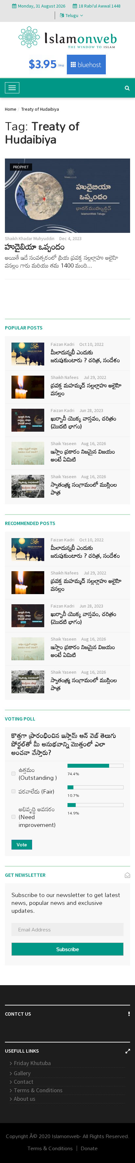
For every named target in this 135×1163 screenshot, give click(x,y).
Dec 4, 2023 (70, 238)
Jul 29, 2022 (95, 377)
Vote (22, 844)
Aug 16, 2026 (93, 443)
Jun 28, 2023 (91, 410)
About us (24, 1098)
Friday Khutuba (32, 1063)
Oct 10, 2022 (91, 344)
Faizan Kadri (62, 344)
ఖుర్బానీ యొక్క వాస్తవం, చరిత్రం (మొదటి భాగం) (83, 422)
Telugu (72, 15)
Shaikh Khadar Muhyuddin (29, 238)
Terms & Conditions (38, 1090)
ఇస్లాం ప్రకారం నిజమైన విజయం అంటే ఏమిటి (83, 455)
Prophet (21, 166)
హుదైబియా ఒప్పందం (35, 246)
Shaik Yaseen (63, 443)
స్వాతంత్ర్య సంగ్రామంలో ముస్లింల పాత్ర (84, 488)
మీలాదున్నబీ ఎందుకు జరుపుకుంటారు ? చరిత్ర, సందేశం (85, 356)
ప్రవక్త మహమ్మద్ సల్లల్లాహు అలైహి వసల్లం (86, 389)
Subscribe (67, 949)
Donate (89, 1148)
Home (10, 109)
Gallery (22, 1073)
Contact (23, 1081)
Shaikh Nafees (65, 377)
